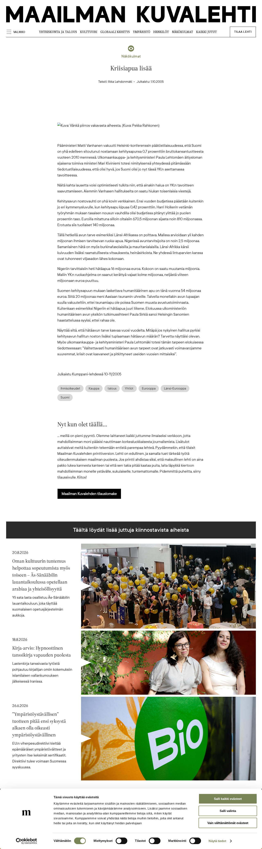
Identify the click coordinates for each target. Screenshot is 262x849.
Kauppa (94, 388)
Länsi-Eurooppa (175, 388)
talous (112, 388)
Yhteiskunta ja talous (58, 32)
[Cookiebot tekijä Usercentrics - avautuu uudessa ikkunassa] (26, 841)
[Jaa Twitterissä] (111, 99)
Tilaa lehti (243, 32)
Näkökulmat (182, 32)
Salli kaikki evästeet (228, 798)
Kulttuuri (88, 32)
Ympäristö (141, 32)
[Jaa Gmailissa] (124, 99)
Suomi (65, 397)
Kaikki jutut (206, 32)
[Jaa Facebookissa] (137, 99)
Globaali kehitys (115, 32)
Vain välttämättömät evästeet (227, 823)
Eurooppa (149, 388)
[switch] (121, 841)
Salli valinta (228, 811)
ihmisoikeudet (70, 388)
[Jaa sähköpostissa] (151, 99)
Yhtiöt (129, 388)
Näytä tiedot (217, 841)
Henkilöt (161, 32)
